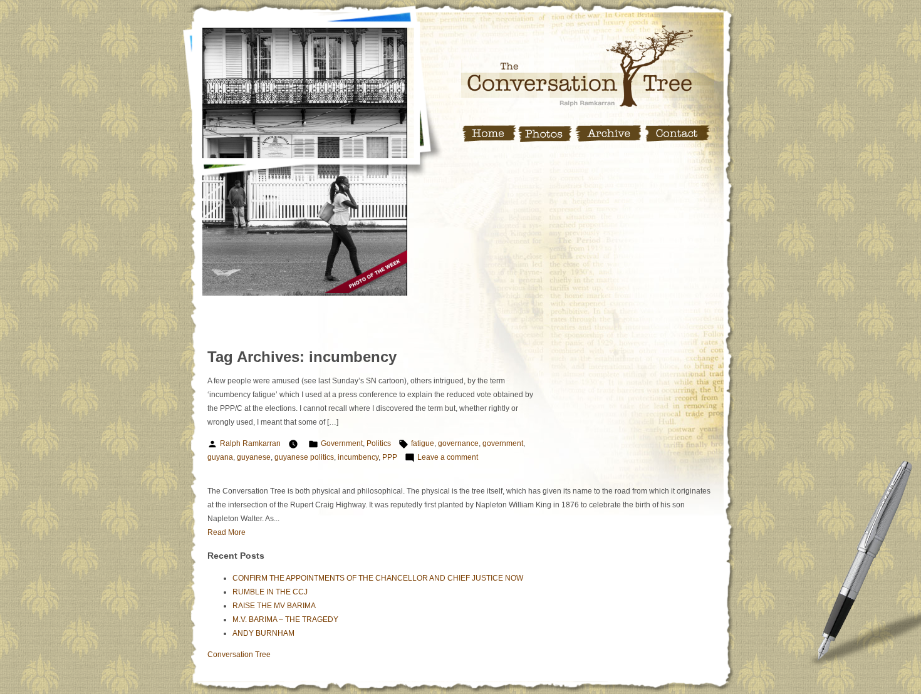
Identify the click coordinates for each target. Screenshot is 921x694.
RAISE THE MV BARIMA (274, 605)
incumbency (358, 457)
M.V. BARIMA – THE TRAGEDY (285, 619)
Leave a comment (447, 457)
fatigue (422, 443)
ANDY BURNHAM (263, 633)
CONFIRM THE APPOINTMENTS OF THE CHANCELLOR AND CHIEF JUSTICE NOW (377, 578)
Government (342, 443)
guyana (220, 457)
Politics (379, 443)
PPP (389, 457)
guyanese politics (304, 457)
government (502, 443)
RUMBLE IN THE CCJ (270, 592)
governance (458, 443)
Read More (226, 532)
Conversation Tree (239, 654)
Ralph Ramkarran (250, 443)
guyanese (254, 457)
